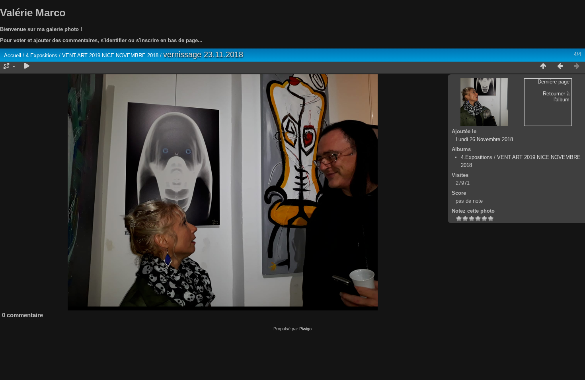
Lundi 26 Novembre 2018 (484, 139)
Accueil (12, 55)
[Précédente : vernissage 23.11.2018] (560, 66)
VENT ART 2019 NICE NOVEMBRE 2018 (110, 55)
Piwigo (305, 328)
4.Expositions (41, 55)
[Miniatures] (543, 66)
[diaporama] (26, 66)
